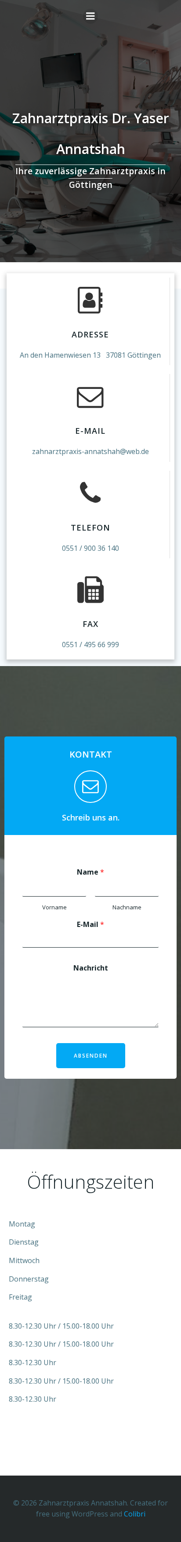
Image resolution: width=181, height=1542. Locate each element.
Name (90, 872)
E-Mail (90, 924)
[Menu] (90, 16)
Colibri (134, 1514)
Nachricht (90, 968)
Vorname (54, 907)
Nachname (126, 907)
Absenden (91, 1055)
